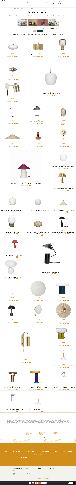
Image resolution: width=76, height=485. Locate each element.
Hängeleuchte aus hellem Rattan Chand (12, 144)
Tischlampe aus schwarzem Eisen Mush (12, 320)
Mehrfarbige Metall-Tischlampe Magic (38, 387)
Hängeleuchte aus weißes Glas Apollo (38, 409)
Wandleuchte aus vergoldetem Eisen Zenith (25, 360)
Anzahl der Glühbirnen (45, 34)
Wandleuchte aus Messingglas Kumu (38, 320)
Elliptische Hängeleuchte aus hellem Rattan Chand (38, 233)
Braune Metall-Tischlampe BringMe (12, 387)
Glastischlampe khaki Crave (63, 344)
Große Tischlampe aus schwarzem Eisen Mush (63, 232)
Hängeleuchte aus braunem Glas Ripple (38, 144)
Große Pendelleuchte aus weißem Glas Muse (63, 166)
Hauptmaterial (30, 34)
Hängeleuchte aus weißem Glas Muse (51, 93)
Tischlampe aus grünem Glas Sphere (12, 232)
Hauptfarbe (23, 34)
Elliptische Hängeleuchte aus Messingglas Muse (12, 55)
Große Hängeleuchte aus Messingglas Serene (12, 210)
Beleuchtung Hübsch (23, 8)
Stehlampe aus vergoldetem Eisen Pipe (13, 121)
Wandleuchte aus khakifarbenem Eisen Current (63, 387)
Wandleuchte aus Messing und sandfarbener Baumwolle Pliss (63, 321)
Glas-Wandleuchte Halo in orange (63, 144)
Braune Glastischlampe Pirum (63, 55)
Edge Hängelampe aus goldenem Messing (38, 55)
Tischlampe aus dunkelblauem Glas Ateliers (63, 299)
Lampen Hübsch (32, 27)
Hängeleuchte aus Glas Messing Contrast (63, 365)
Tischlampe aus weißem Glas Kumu (12, 277)
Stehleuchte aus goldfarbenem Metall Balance (12, 299)
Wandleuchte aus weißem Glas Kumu (38, 299)
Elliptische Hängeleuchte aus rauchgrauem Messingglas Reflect (12, 77)
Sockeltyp (37, 34)
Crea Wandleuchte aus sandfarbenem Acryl (12, 409)
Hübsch (18, 8)
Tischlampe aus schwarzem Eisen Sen (50, 272)
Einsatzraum (54, 34)
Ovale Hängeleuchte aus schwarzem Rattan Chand (63, 122)
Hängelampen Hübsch (22, 27)
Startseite (14, 8)
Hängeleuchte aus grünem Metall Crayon (63, 210)
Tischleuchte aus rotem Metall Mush (13, 255)
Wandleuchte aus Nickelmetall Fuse (12, 100)
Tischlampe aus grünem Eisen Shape (38, 121)
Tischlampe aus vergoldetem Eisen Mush (63, 188)
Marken (60, 34)
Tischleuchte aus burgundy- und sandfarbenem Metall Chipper (25, 183)
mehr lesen (59, 16)
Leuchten (34, 30)
